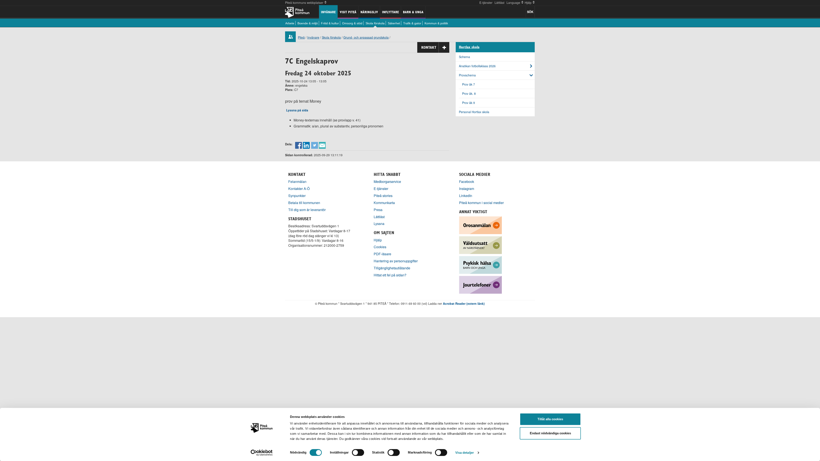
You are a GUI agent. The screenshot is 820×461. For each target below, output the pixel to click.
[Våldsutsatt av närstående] (480, 244)
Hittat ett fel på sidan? (390, 275)
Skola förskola (375, 23)
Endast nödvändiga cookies (550, 433)
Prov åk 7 (468, 84)
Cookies (380, 246)
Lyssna (379, 223)
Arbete (289, 23)
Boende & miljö (307, 23)
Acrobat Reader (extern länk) (464, 303)
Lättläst (499, 2)
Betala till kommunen (304, 202)
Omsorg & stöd (352, 23)
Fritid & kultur (330, 23)
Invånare (328, 12)
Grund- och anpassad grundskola (366, 37)
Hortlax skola (469, 47)
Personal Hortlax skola (474, 112)
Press (378, 209)
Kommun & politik (436, 23)
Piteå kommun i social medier (481, 202)
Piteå (301, 37)
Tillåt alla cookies (550, 419)
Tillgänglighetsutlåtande (392, 268)
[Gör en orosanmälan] (480, 224)
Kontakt (428, 47)
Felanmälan (297, 181)
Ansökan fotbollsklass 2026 (477, 66)
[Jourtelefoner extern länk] (480, 284)
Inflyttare (390, 12)
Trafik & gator (412, 23)
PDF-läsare (382, 253)
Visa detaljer (464, 452)
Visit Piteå (348, 12)
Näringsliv (369, 12)
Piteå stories (383, 195)
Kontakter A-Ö (299, 188)
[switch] (358, 452)
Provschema (467, 75)
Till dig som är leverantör (307, 209)
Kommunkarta (384, 202)
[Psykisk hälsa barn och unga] (480, 264)
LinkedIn (465, 195)
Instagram (466, 188)
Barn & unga (413, 12)
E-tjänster (485, 2)
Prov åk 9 (468, 103)
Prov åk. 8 (469, 93)
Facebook (466, 181)
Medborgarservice (387, 181)
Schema (464, 57)
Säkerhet (394, 23)
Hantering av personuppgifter (396, 260)
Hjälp (378, 240)
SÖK (530, 12)
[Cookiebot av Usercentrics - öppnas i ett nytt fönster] (261, 452)
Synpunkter (297, 195)
